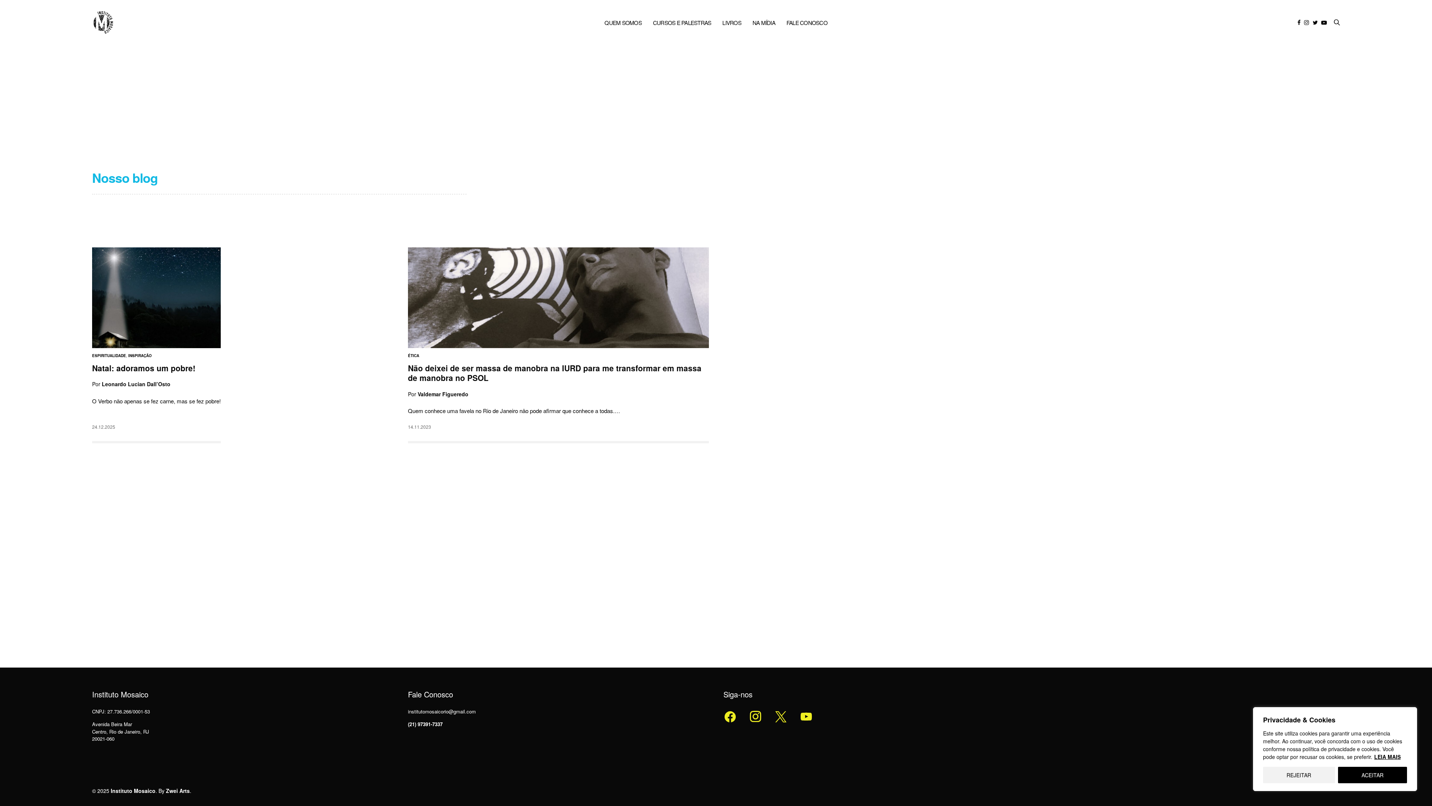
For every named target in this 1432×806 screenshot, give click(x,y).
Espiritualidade (109, 355)
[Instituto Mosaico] (103, 22)
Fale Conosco (807, 22)
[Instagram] (780, 716)
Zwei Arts (178, 790)
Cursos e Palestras (682, 22)
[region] (1335, 749)
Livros (731, 22)
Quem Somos (623, 22)
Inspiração (140, 355)
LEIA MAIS (1387, 756)
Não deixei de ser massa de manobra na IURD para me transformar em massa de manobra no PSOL (554, 373)
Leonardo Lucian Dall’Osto (136, 384)
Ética (413, 355)
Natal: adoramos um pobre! (143, 368)
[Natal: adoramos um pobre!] (156, 297)
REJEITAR (1299, 775)
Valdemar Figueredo (443, 394)
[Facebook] (730, 716)
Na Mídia (764, 22)
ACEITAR (1373, 775)
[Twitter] (755, 716)
